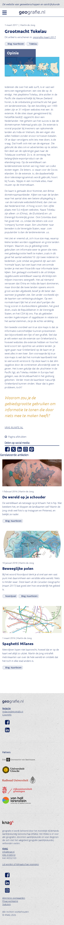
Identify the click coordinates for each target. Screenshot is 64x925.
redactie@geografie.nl (12, 711)
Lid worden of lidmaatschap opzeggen (20, 864)
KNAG (5, 848)
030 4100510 (8, 854)
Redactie (6, 708)
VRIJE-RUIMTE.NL (14, 427)
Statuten (6, 904)
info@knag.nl (8, 851)
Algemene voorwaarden (13, 897)
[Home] (32, 12)
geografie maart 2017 (44, 37)
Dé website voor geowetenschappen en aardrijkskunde (30, 4)
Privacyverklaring (10, 901)
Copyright (6, 714)
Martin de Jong (27, 25)
